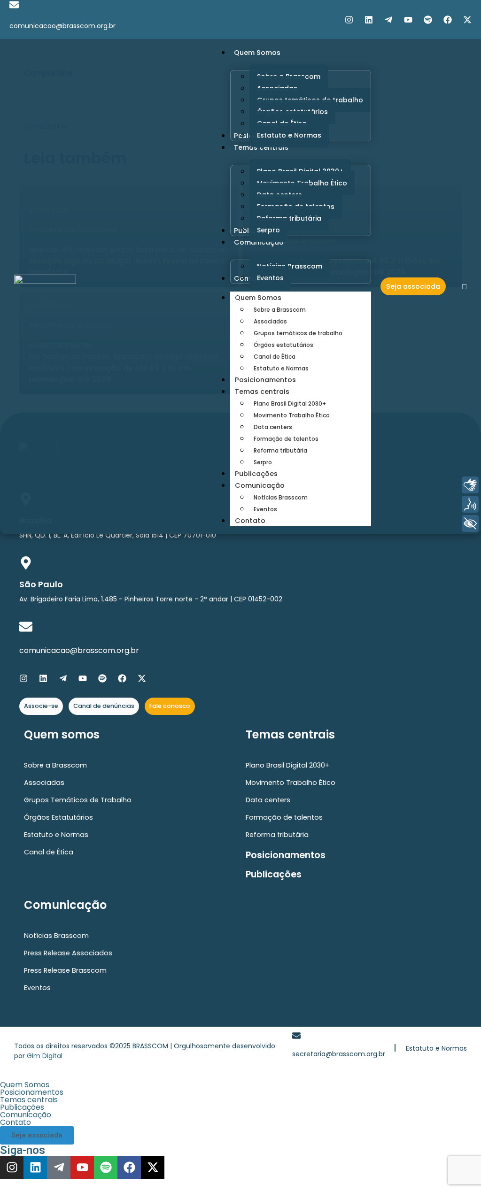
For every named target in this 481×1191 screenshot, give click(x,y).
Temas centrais (262, 391)
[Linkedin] (369, 19)
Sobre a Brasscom (280, 310)
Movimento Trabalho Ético (292, 415)
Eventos (265, 509)
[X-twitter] (467, 19)
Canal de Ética (274, 357)
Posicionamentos (265, 379)
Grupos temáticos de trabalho (298, 333)
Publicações (256, 473)
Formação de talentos (286, 439)
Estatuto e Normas (281, 368)
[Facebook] (447, 19)
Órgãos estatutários (283, 345)
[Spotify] (428, 19)
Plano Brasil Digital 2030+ (290, 403)
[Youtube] (408, 19)
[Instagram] (349, 19)
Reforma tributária (280, 450)
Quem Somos (258, 297)
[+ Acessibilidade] (470, 523)
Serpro (263, 462)
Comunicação (260, 485)
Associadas (270, 321)
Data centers (273, 427)
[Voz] (470, 504)
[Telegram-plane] (388, 19)
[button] (240, 1085)
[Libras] (470, 484)
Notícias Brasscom (281, 497)
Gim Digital (44, 1055)
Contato (250, 520)
